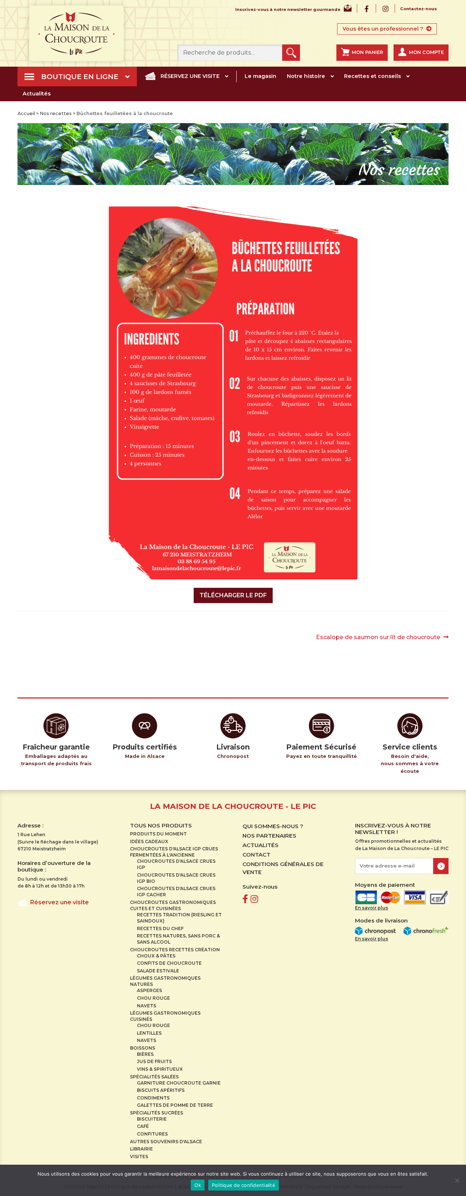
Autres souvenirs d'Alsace (166, 1141)
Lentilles (149, 1033)
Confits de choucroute (169, 963)
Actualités (37, 93)
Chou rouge (153, 998)
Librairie (141, 1149)
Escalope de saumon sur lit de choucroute (378, 637)
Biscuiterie (152, 1119)
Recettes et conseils (372, 76)
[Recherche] (291, 52)
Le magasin (260, 76)
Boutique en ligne (79, 76)
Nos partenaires (269, 835)
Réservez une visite (190, 76)
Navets (146, 1005)
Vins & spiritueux (160, 1069)
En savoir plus (371, 907)
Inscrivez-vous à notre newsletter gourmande (287, 9)
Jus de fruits (154, 1061)
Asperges (149, 990)
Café (143, 1126)
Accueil (26, 113)
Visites (139, 1156)
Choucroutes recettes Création (175, 949)
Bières (145, 1054)
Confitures (152, 1134)
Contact (256, 854)
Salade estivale (158, 970)
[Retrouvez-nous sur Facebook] (245, 899)
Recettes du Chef (160, 928)
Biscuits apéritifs (161, 1090)
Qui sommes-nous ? (272, 826)
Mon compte (426, 52)
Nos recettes (56, 113)
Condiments (153, 1098)
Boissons (142, 1048)
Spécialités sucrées (156, 1113)
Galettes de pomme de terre (175, 1105)
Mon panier (367, 52)
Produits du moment (158, 834)
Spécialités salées (154, 1076)
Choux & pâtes (156, 956)
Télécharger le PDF (233, 595)
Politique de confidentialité (243, 1185)
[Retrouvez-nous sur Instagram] (254, 899)
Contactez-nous (418, 9)
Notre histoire (306, 76)
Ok (197, 1185)
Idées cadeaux (149, 841)
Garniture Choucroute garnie (179, 1083)
